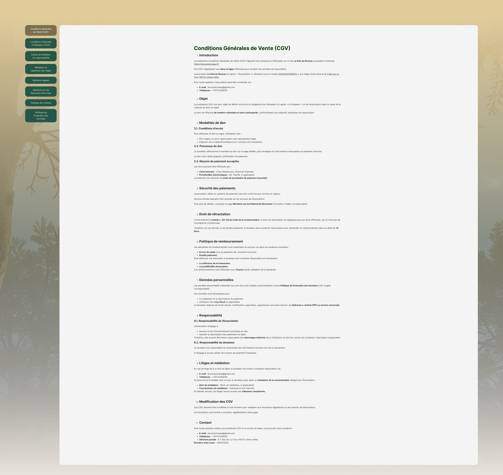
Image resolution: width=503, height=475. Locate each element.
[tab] (41, 30)
